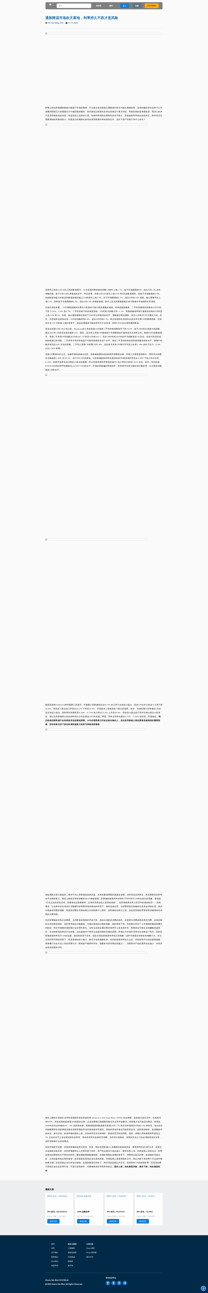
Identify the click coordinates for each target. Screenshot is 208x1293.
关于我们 (54, 1252)
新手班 (70, 1266)
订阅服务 (71, 1248)
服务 (111, 6)
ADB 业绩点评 (83, 1212)
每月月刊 (89, 1257)
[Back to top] (203, 1288)
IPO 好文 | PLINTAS (116, 1212)
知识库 (98, 6)
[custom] (125, 1283)
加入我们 (54, 1261)
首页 (53, 1248)
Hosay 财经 (90, 1248)
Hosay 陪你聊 (91, 1252)
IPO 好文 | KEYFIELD (57, 1212)
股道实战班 (72, 1252)
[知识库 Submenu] (103, 5)
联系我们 (54, 1257)
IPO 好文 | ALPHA (145, 1212)
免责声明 (54, 1266)
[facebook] (108, 1283)
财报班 (70, 1261)
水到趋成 (71, 1257)
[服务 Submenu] (115, 5)
